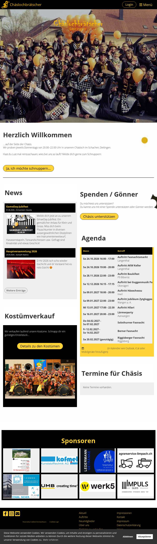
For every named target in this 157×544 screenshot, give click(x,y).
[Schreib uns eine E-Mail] (17, 514)
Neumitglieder (87, 521)
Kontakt (121, 517)
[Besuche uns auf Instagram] (11, 514)
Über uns (84, 525)
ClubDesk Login (54, 522)
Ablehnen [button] (128, 536)
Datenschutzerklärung (128, 525)
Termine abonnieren (96, 348)
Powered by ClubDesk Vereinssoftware (34, 522)
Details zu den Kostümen (40, 346)
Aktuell (82, 513)
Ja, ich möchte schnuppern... (28, 168)
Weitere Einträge (16, 290)
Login (129, 4)
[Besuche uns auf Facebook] (5, 514)
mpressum (123, 521)
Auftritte (83, 517)
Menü (147, 4)
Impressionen (124, 513)
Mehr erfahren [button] (50, 539)
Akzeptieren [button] (144, 536)
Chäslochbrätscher (26, 4)
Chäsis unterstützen (99, 216)
